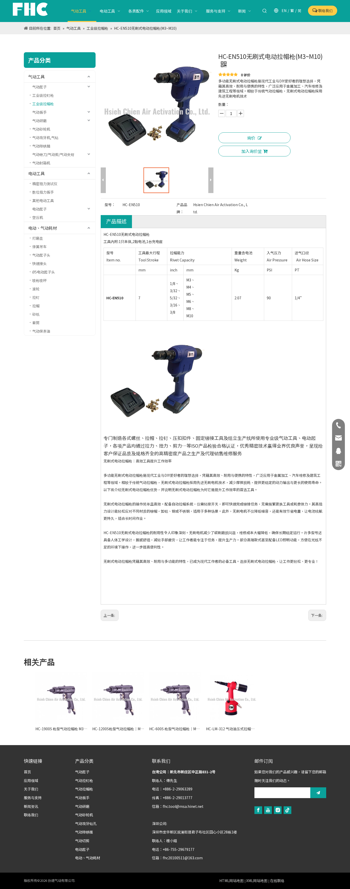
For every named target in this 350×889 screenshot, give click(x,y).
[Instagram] (278, 810)
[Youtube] (268, 810)
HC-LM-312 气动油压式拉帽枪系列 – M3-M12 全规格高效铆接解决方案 (232, 728)
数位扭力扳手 (43, 192)
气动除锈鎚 (41, 146)
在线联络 (277, 880)
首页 (27, 771)
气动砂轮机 (41, 129)
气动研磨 (39, 120)
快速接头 (39, 263)
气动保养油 (41, 331)
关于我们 (31, 788)
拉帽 (35, 305)
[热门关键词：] (264, 11)
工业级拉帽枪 (43, 103)
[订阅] (318, 792)
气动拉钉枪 (84, 780)
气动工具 (36, 76)
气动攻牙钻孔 (86, 823)
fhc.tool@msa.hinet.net (183, 806)
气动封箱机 (41, 162)
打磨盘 (37, 238)
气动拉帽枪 (84, 788)
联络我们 (325, 10)
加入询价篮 (251, 151)
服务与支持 (33, 797)
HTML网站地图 (231, 880)
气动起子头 (41, 255)
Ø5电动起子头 (43, 271)
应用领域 (31, 780)
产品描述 (116, 221)
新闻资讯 (31, 806)
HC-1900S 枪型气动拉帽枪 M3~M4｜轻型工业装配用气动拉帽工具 (61, 728)
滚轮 (35, 288)
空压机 (37, 217)
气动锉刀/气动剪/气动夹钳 (53, 154)
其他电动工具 (43, 200)
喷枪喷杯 (39, 280)
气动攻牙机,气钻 (45, 137)
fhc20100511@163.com (183, 857)
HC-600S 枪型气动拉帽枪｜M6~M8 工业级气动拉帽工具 (175, 728)
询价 (251, 138)
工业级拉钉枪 (43, 95)
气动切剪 (82, 840)
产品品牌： (182, 208)
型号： (110, 204)
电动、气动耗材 (42, 228)
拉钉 (35, 297)
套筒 (35, 322)
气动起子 (39, 86)
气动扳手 (39, 112)
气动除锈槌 (84, 831)
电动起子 (39, 208)
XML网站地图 (256, 880)
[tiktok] (287, 810)
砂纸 (35, 314)
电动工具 (36, 173)
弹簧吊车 (39, 246)
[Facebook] (258, 810)
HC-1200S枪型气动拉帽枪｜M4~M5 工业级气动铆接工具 (118, 728)
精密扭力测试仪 (44, 183)
